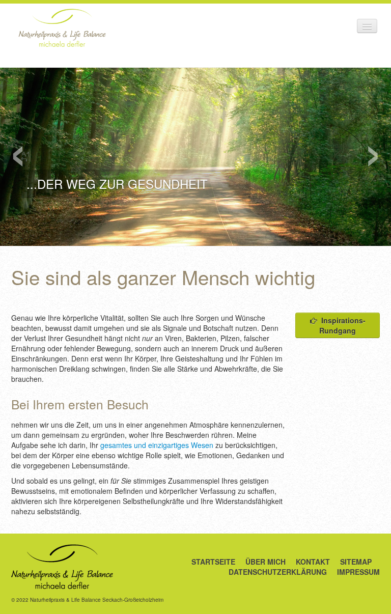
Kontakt (313, 561)
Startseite (213, 561)
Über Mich (265, 561)
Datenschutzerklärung (278, 572)
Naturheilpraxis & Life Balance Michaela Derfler (62, 28)
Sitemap (356, 561)
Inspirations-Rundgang (342, 325)
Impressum (358, 572)
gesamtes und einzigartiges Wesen (156, 445)
